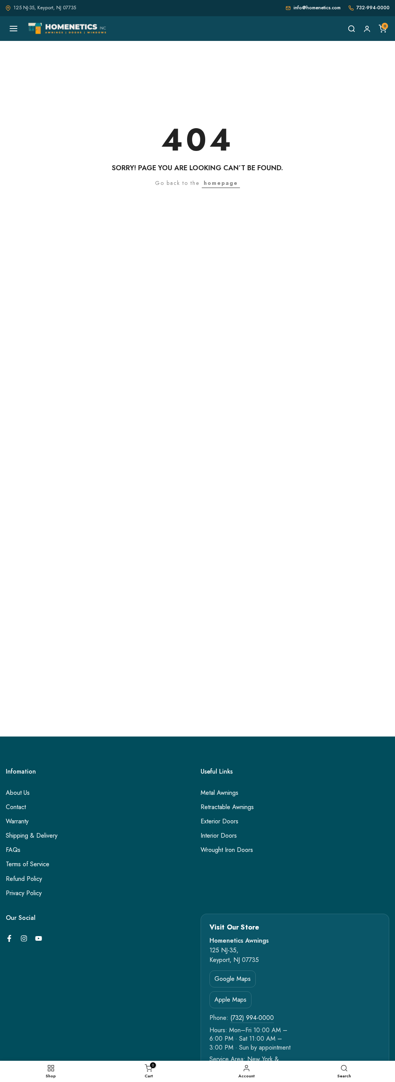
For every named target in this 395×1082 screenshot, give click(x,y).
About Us (18, 793)
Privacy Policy (24, 893)
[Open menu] (13, 28)
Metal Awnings (219, 793)
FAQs (13, 850)
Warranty (17, 821)
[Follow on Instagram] (23, 938)
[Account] (367, 28)
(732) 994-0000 (252, 1018)
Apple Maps (230, 999)
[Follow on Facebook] (9, 938)
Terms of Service (27, 864)
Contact (16, 807)
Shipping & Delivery (31, 835)
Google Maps (232, 978)
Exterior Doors (219, 821)
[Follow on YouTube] (38, 938)
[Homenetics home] (68, 29)
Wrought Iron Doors (227, 850)
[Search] (351, 28)
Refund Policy (24, 879)
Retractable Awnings (227, 807)
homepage (221, 183)
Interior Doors (219, 835)
